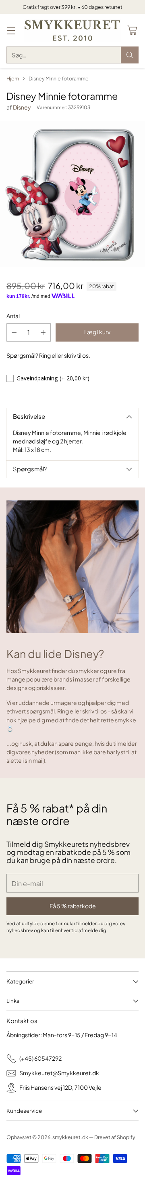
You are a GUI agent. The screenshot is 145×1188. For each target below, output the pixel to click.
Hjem (12, 78)
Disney (22, 107)
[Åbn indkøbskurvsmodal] (132, 30)
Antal (13, 315)
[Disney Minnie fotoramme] (72, 194)
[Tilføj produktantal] (43, 332)
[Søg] (130, 54)
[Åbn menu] (10, 30)
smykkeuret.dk (70, 1137)
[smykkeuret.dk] (72, 30)
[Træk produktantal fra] (14, 332)
